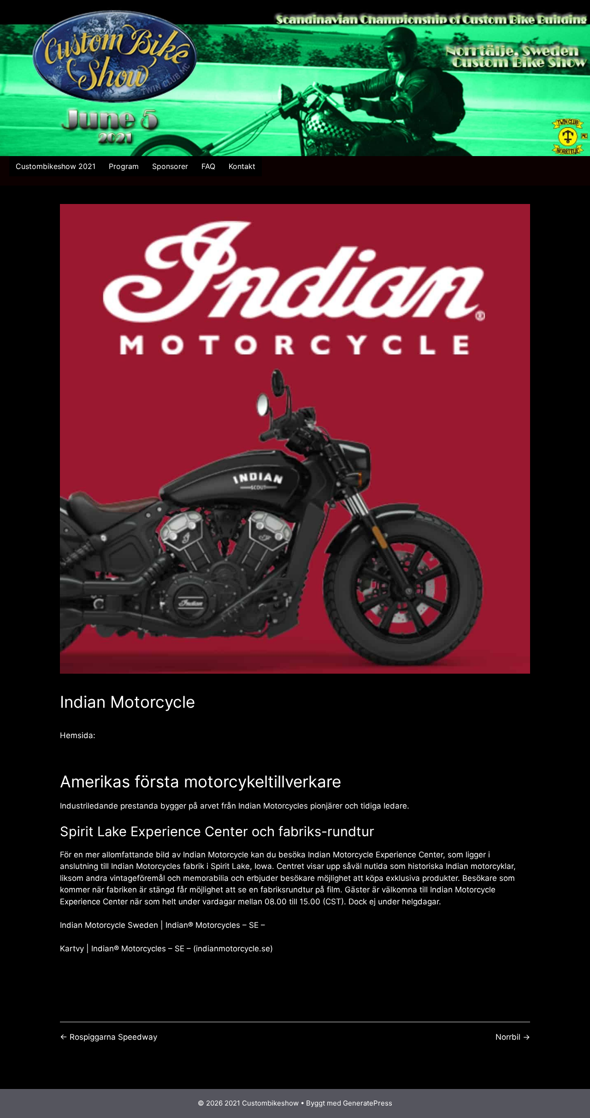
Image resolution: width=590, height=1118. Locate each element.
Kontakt (242, 166)
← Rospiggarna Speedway (108, 1037)
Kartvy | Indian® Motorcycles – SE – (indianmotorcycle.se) (166, 948)
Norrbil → (513, 1037)
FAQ (208, 166)
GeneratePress (367, 1103)
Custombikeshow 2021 (55, 166)
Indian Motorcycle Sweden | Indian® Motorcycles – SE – (162, 925)
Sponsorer (170, 166)
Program (124, 166)
